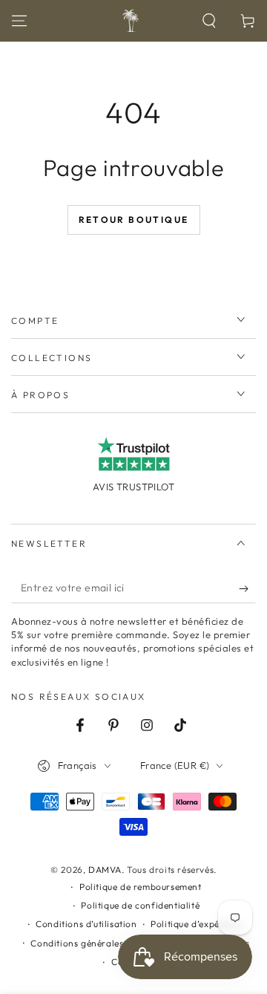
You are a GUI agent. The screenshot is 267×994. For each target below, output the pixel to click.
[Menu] (19, 20)
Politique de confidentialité (140, 905)
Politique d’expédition (198, 923)
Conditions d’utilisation (86, 923)
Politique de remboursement (140, 886)
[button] (209, 20)
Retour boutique (134, 219)
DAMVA (105, 869)
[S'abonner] (247, 588)
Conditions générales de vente (96, 943)
